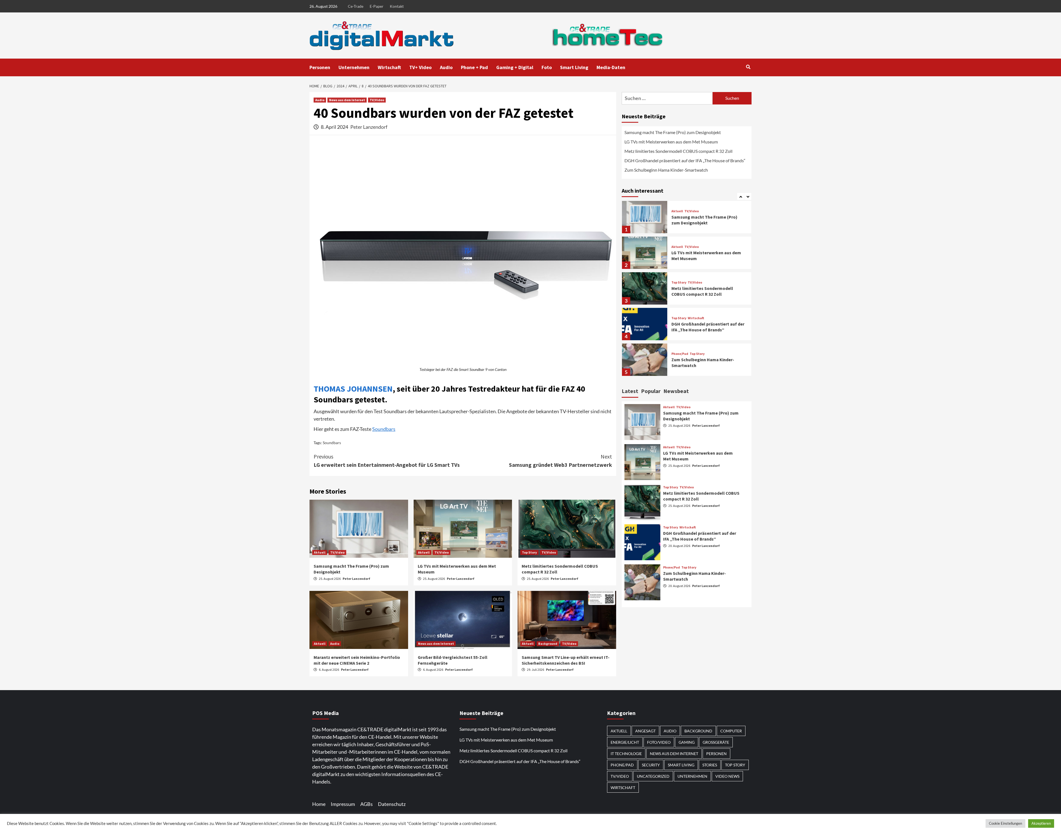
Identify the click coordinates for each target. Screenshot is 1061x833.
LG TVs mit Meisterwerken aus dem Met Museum (671, 141)
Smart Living (574, 67)
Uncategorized (653, 776)
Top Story (529, 552)
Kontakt (397, 6)
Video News (727, 776)
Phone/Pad (679, 353)
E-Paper (377, 6)
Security (651, 765)
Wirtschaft (389, 67)
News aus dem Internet (347, 100)
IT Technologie (626, 753)
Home (318, 804)
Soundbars (383, 429)
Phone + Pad (474, 67)
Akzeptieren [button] (1041, 823)
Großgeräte (716, 742)
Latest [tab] (630, 390)
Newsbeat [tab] (676, 390)
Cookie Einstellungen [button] (1005, 823)
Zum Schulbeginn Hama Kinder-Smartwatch (666, 169)
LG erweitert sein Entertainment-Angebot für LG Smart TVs (387, 460)
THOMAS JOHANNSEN (353, 388)
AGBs (366, 804)
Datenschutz (392, 804)
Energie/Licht (625, 742)
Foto (547, 67)
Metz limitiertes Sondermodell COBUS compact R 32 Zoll (678, 151)
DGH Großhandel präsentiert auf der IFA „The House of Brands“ (685, 160)
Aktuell (319, 552)
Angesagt (645, 731)
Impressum (343, 804)
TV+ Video (420, 67)
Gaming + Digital (514, 67)
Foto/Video (659, 742)
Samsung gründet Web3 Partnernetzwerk (560, 460)
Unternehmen (353, 67)
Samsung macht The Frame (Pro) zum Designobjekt (672, 132)
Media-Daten (611, 67)
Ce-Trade (355, 6)
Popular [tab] (651, 390)
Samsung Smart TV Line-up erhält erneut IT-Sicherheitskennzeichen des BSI (566, 660)
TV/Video (377, 100)
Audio (446, 67)
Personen (319, 67)
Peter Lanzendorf (368, 127)
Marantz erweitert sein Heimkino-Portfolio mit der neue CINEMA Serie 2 (357, 660)
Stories (709, 765)
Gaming (687, 742)
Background (547, 643)
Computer (731, 731)
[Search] (748, 67)
